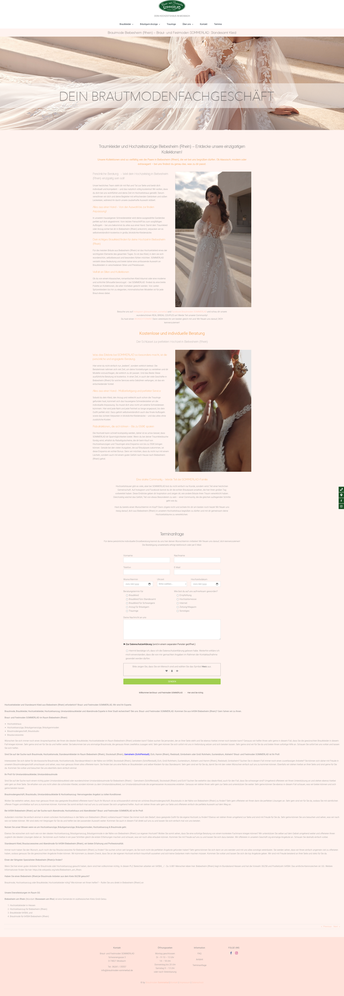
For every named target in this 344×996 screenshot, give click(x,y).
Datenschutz (198, 982)
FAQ (199, 953)
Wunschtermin (130, 579)
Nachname (179, 555)
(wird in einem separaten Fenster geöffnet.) (161, 644)
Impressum (185, 982)
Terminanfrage (199, 965)
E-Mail (177, 567)
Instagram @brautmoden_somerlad (150, 311)
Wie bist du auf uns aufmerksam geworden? (196, 591)
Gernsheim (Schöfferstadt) (137, 754)
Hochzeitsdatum (199, 579)
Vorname (128, 555)
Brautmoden (157, 982)
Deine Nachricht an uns (134, 617)
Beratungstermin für (133, 591)
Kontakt (174, 982)
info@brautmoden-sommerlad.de (117, 970)
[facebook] (231, 953)
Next (336, 926)
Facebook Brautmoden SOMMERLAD (189, 311)
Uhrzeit (160, 579)
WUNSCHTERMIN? (143, 319)
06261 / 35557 (119, 966)
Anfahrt (199, 959)
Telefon (127, 567)
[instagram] (236, 953)
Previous (327, 926)
